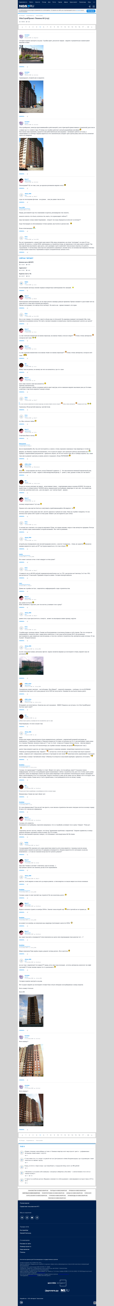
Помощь (22, 1252)
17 (83, 27)
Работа (31, 2)
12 (65, 27)
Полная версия (24, 1203)
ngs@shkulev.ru (41, 1272)
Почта (54, 2)
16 (79, 27)
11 (61, 27)
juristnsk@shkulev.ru (63, 1274)
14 (72, 27)
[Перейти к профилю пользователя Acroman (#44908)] (21, 36)
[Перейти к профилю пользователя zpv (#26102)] (21, 365)
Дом (49, 2)
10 (58, 27)
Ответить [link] (21, 66)
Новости (37, 2)
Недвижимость (23, 2)
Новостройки (39, 15)
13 (68, 27)
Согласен (91, 11)
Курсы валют (73, 2)
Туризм (60, 2)
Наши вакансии (24, 1249)
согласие (78, 10)
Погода (44, 2)
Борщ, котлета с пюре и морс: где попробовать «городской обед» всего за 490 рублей (52, 1166)
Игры (89, 2)
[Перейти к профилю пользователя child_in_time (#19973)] (21, 465)
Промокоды (82, 2)
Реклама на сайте (25, 1243)
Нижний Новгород (25, 1233)
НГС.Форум (21, 15)
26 (88, 27)
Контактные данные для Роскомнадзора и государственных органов (39, 1259)
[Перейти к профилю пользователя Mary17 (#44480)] (21, 181)
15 (76, 27)
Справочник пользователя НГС (29, 1206)
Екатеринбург (24, 1230)
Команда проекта (25, 1246)
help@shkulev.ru (33, 1275)
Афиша (66, 2)
